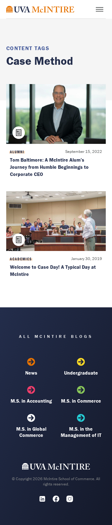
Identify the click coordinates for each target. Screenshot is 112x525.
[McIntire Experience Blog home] (40, 9)
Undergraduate (81, 373)
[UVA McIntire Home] (56, 468)
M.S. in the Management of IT (81, 432)
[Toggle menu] (99, 9)
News (31, 373)
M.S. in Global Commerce (31, 432)
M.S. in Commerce (81, 401)
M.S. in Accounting (31, 401)
